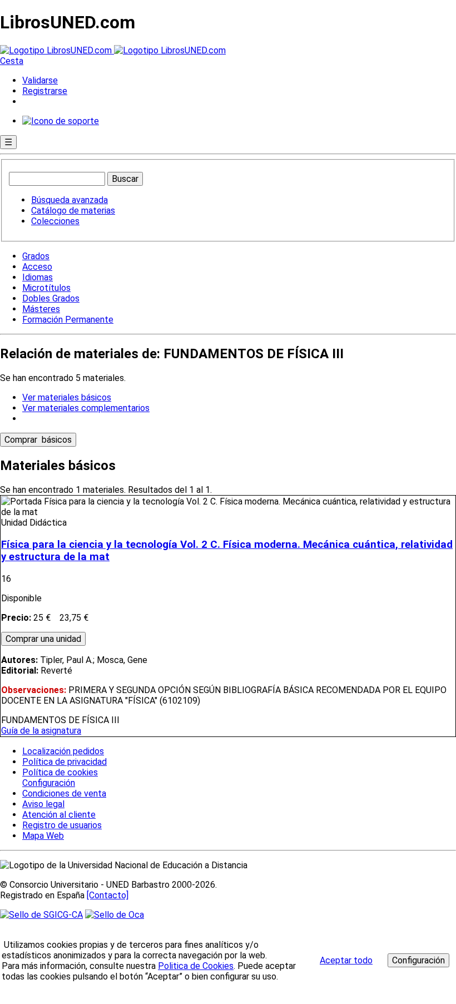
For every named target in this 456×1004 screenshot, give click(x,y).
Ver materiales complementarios (86, 408)
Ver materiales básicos (66, 397)
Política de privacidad (64, 761)
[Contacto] (107, 895)
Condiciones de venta (64, 793)
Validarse (40, 80)
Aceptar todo (346, 960)
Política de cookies (60, 772)
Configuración (47, 783)
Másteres (41, 309)
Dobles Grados (51, 298)
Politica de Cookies (196, 966)
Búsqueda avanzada (69, 200)
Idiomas (37, 277)
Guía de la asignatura (41, 730)
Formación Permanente (67, 319)
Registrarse (44, 91)
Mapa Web (43, 835)
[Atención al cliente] (60, 121)
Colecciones (55, 221)
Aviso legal (43, 804)
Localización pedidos (63, 751)
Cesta (11, 61)
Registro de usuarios (62, 825)
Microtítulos (46, 288)
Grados (35, 256)
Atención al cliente (59, 814)
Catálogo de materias (73, 210)
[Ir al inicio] (113, 50)
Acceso (37, 266)
